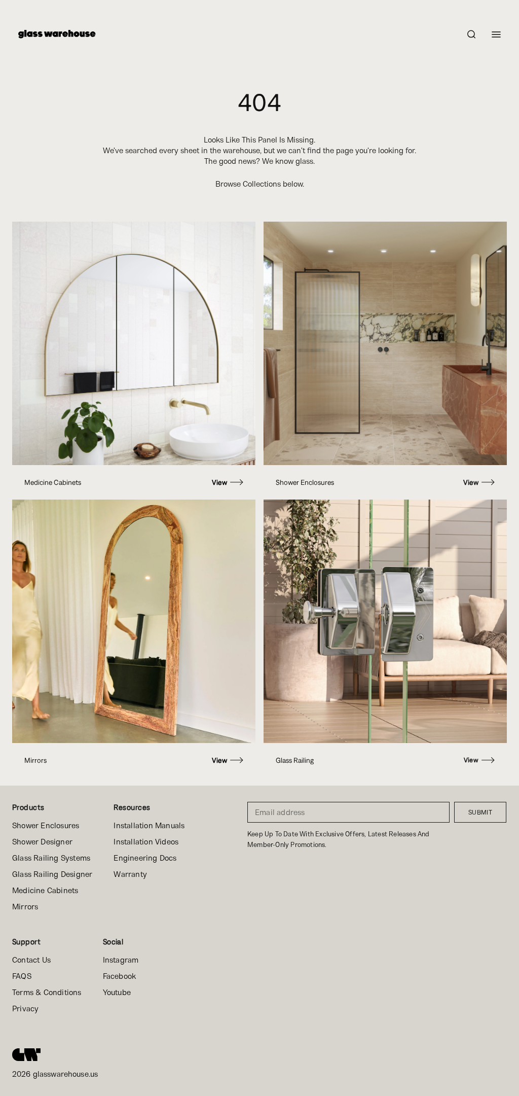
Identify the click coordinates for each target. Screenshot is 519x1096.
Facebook (119, 976)
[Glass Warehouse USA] (26, 1054)
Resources (132, 807)
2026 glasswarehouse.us (55, 1074)
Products (28, 807)
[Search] (471, 34)
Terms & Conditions (47, 992)
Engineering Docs (145, 858)
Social (113, 941)
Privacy (25, 1008)
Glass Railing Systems (51, 858)
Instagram (121, 960)
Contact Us (31, 960)
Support (26, 941)
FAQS (21, 976)
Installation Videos (146, 841)
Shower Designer (42, 841)
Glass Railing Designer (52, 874)
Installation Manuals (149, 825)
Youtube (117, 992)
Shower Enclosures (45, 825)
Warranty (130, 874)
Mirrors (25, 906)
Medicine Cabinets (45, 890)
